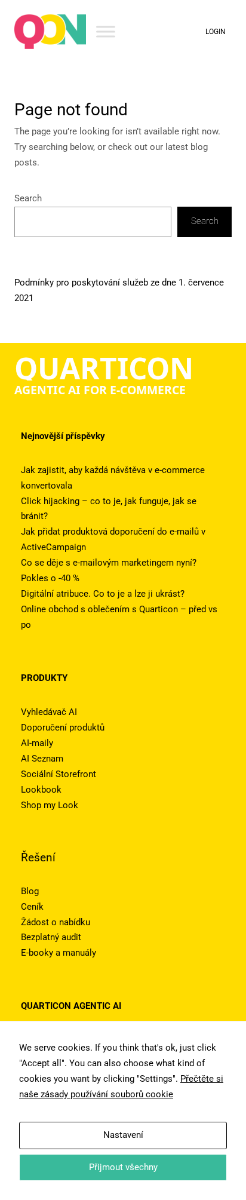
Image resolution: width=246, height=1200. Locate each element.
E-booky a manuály (58, 952)
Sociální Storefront (58, 774)
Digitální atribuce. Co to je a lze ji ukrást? (102, 593)
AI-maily (37, 743)
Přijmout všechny (123, 1167)
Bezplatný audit (51, 937)
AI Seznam (42, 758)
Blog (30, 891)
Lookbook (41, 789)
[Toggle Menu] (105, 31)
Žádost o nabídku (55, 922)
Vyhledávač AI (49, 712)
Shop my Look (49, 805)
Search (28, 198)
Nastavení (123, 1135)
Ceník (32, 906)
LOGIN (215, 31)
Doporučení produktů (62, 727)
